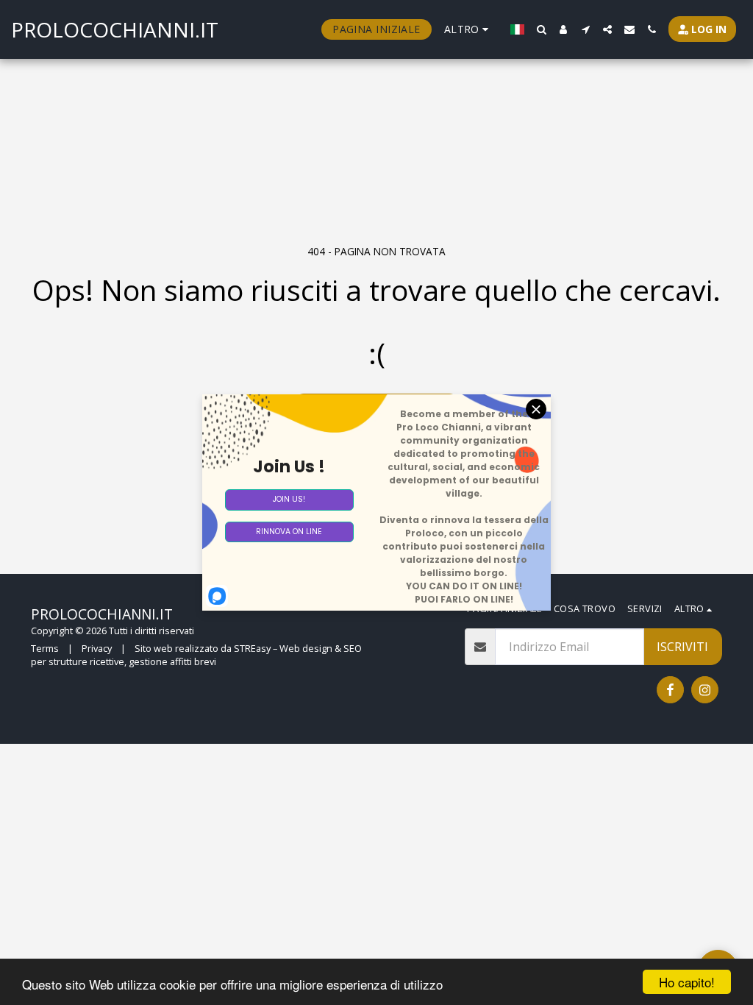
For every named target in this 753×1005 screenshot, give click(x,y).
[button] (541, 29)
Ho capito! (687, 982)
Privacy (97, 648)
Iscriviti (682, 647)
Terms (45, 648)
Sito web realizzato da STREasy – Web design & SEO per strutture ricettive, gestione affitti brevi (196, 655)
